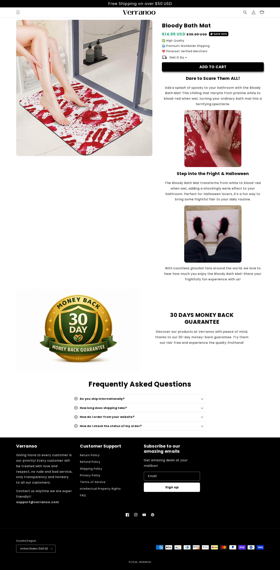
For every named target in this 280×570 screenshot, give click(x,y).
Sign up (172, 487)
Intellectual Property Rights (100, 489)
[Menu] (18, 12)
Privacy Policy (90, 475)
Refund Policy (90, 462)
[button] (245, 12)
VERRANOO (145, 562)
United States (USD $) (34, 548)
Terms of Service (93, 482)
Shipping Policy (91, 469)
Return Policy (89, 455)
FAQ (83, 495)
